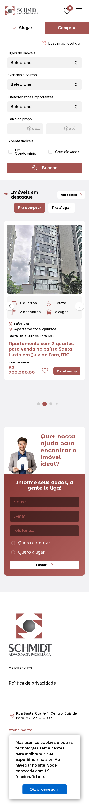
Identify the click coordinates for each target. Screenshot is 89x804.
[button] (9, 306)
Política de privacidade (32, 683)
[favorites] (45, 371)
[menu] (79, 11)
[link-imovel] (44, 259)
